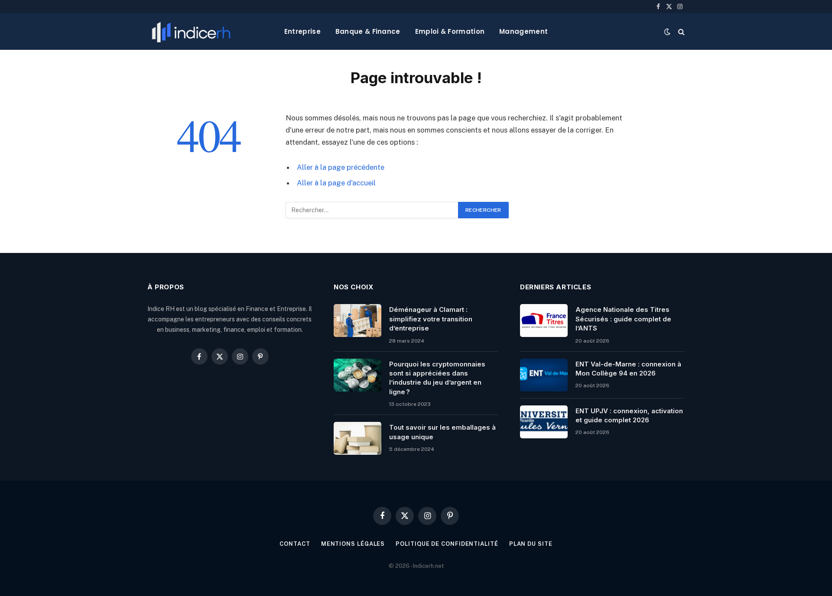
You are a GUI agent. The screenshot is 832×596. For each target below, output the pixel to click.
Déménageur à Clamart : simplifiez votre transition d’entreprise (430, 318)
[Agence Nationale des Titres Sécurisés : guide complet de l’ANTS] (544, 320)
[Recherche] (680, 31)
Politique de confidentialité (447, 544)
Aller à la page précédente (340, 167)
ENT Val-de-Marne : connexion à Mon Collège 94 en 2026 (628, 368)
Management (523, 31)
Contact (295, 544)
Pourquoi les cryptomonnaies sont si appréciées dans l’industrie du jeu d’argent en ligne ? (437, 378)
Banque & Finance (367, 31)
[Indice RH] (191, 31)
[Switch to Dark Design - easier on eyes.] (667, 31)
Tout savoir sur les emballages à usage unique (442, 432)
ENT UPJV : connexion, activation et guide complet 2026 (629, 415)
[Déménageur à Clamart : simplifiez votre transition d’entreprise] (357, 320)
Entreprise (302, 31)
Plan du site (530, 544)
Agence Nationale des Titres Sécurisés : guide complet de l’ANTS (623, 318)
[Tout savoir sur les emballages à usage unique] (357, 438)
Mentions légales (353, 544)
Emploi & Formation (449, 31)
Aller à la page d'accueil (336, 182)
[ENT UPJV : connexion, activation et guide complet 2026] (544, 421)
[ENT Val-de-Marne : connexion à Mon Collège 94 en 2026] (544, 375)
